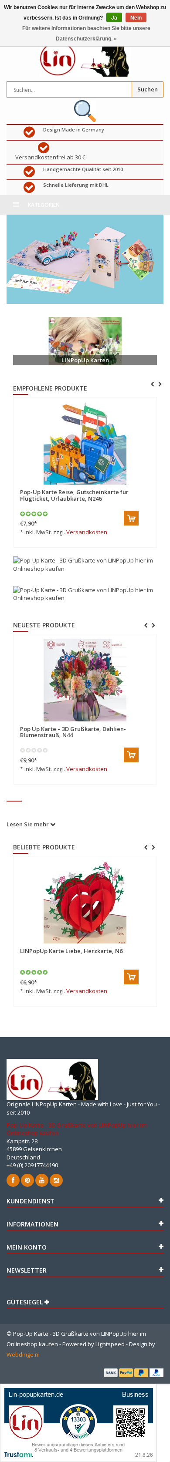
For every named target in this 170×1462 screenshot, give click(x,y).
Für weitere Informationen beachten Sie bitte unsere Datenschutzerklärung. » (86, 33)
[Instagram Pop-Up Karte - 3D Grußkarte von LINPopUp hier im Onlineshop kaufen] (56, 1180)
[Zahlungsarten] (111, 1372)
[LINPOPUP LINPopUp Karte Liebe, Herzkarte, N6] (85, 902)
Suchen (147, 89)
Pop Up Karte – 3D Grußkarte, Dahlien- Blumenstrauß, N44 (69, 732)
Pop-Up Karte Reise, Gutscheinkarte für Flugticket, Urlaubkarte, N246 (74, 495)
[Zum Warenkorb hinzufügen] (131, 518)
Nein (136, 18)
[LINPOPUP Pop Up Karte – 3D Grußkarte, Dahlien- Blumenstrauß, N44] (81, 680)
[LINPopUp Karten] (85, 341)
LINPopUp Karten (85, 360)
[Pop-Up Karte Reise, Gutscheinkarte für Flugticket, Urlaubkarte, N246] (85, 443)
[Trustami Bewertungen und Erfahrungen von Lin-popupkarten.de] (78, 1422)
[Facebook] (13, 1180)
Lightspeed (110, 1344)
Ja (114, 18)
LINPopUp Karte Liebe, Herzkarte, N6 (71, 951)
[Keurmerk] (85, 111)
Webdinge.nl (23, 1354)
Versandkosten (86, 532)
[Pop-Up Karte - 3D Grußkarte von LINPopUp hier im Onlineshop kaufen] (85, 56)
